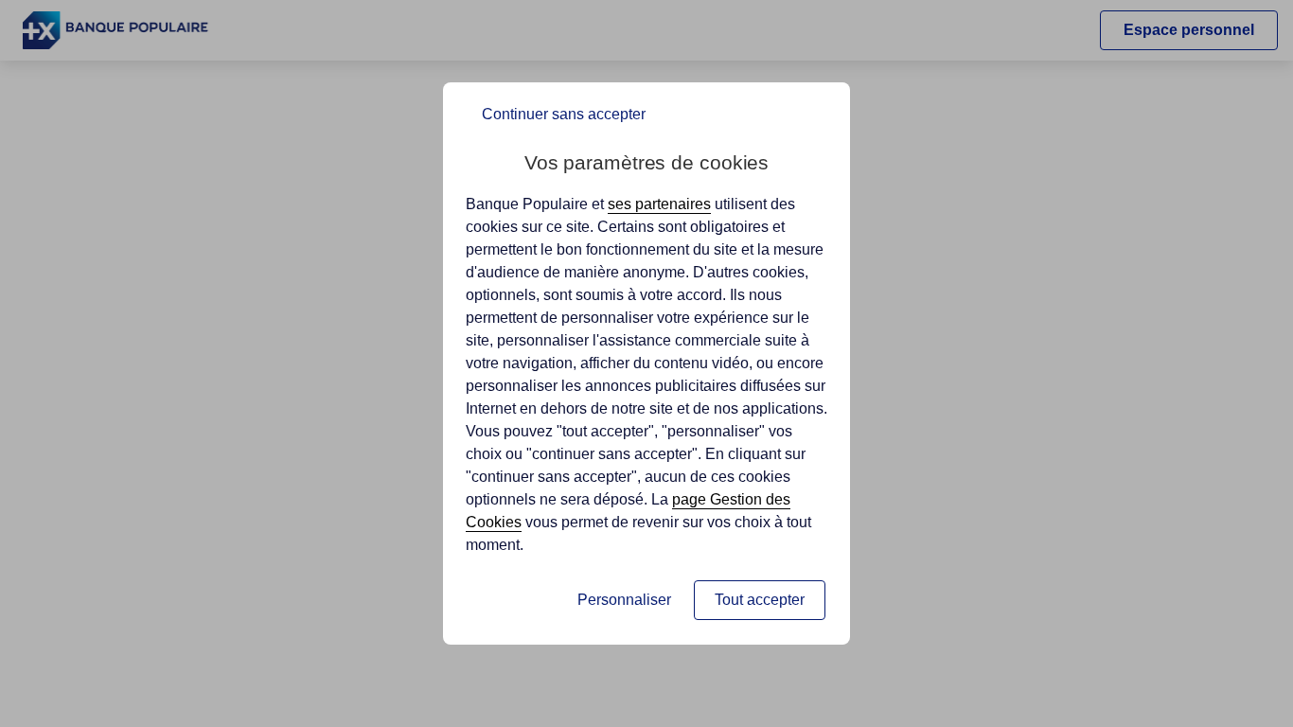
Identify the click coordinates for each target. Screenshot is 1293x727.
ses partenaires (659, 204)
